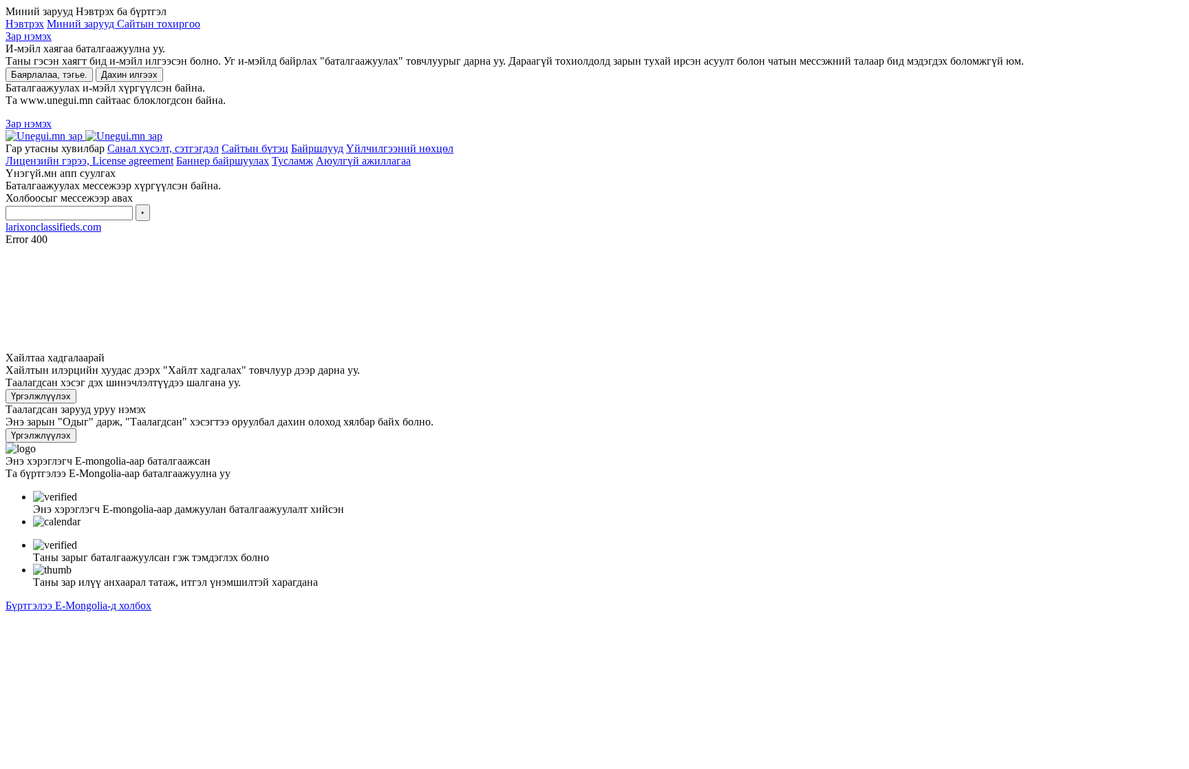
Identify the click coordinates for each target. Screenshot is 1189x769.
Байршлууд (317, 148)
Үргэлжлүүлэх (41, 396)
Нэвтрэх (25, 24)
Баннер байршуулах (222, 161)
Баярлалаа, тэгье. (49, 75)
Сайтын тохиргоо (158, 24)
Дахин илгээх (129, 75)
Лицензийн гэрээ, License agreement (89, 161)
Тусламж (292, 161)
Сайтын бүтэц (255, 148)
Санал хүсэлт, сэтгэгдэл (163, 148)
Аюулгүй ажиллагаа (363, 161)
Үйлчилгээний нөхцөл (399, 148)
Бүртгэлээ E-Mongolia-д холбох (78, 605)
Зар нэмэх (29, 36)
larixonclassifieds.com (53, 227)
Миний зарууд (82, 24)
